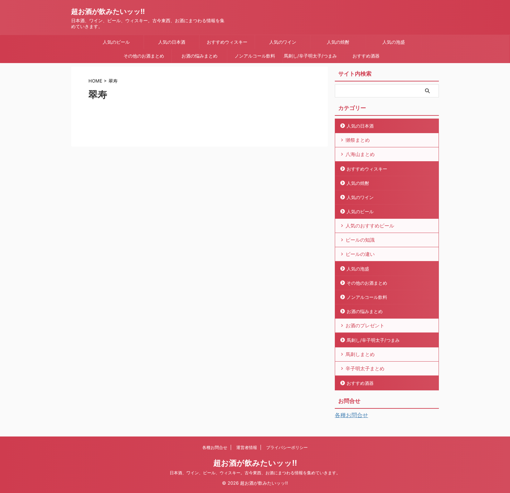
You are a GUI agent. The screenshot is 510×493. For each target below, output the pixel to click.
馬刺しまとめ (360, 354)
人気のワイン (282, 42)
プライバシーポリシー (287, 447)
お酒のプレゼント (365, 325)
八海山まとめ (360, 154)
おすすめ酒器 (366, 56)
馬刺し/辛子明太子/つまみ (310, 56)
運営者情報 (246, 447)
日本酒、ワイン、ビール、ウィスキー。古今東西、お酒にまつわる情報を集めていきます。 (255, 472)
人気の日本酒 (171, 42)
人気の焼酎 (338, 42)
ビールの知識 (360, 240)
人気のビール (116, 42)
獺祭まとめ (358, 140)
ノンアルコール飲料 (255, 56)
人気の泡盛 (393, 42)
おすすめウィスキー (227, 42)
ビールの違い (360, 254)
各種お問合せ (351, 415)
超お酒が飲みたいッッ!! (108, 11)
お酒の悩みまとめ (199, 56)
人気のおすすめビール (370, 225)
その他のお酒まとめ (144, 56)
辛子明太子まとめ (365, 368)
